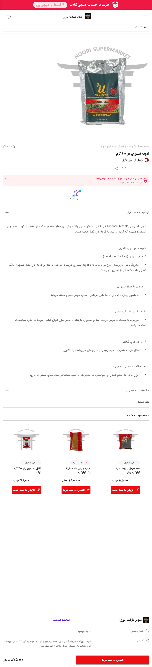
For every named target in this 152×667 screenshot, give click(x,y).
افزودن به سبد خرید (123, 490)
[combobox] (73, 27)
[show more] (7, 212)
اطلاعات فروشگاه (61, 620)
